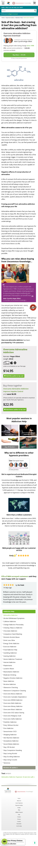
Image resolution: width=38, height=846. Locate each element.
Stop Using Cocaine (10, 760)
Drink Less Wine (9, 640)
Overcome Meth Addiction (12, 703)
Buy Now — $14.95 (19, 55)
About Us (19, 800)
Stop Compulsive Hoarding (12, 750)
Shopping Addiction (10, 735)
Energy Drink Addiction (11, 643)
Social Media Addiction (11, 744)
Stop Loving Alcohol (10, 753)
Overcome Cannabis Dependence (15, 697)
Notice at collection (9, 844)
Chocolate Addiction (10, 631)
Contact (19, 816)
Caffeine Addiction (9, 621)
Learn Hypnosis (19, 803)
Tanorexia (6, 763)
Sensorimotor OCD (10, 731)
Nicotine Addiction (9, 684)
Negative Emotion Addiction (12, 678)
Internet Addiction (9, 662)
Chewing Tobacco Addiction (12, 628)
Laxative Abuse (8, 669)
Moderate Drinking (9, 675)
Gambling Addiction (10, 653)
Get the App (19, 826)
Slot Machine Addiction (11, 738)
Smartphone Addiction (10, 741)
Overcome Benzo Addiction (12, 694)
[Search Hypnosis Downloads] (35, 11)
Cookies (19, 821)
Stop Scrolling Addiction (11, 757)
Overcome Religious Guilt (12, 716)
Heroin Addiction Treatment (12, 659)
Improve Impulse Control (13, 391)
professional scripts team (18, 468)
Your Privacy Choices (15, 840)
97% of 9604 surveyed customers (14, 576)
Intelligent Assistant (12, 14)
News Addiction (8, 681)
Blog (19, 810)
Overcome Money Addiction (12, 706)
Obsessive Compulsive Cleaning (14, 691)
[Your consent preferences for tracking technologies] (35, 843)
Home (19, 798)
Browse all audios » (10, 768)
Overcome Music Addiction (12, 709)
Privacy (19, 819)
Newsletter (19, 823)
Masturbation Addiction (11, 672)
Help (19, 814)
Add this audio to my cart (14, 376)
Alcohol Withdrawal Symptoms (13, 618)
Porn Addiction (8, 728)
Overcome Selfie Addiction (12, 719)
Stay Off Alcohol (9, 747)
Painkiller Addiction (10, 722)
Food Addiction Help (10, 650)
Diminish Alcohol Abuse (11, 637)
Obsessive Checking (10, 687)
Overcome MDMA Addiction (12, 700)
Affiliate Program (19, 812)
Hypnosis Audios (19, 805)
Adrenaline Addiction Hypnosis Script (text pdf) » (18, 777)
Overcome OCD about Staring (13, 713)
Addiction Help (8, 611)
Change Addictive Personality (13, 625)
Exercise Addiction (9, 647)
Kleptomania (7, 665)
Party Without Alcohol (10, 725)
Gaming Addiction (9, 656)
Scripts (19, 807)
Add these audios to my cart (16, 409)
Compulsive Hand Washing (12, 634)
